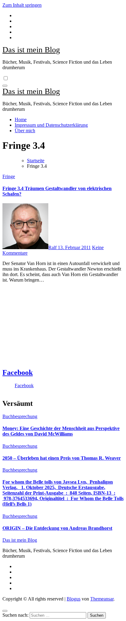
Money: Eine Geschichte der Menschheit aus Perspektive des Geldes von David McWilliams (61, 431)
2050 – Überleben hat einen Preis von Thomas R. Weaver (61, 458)
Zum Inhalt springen (22, 5)
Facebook (17, 372)
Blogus (73, 598)
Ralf (53, 247)
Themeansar (101, 598)
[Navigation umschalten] (4, 86)
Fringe (8, 176)
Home (21, 119)
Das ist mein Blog (31, 49)
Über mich (25, 130)
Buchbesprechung (19, 416)
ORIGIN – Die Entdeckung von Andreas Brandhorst (57, 528)
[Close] (4, 611)
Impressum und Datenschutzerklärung (51, 125)
